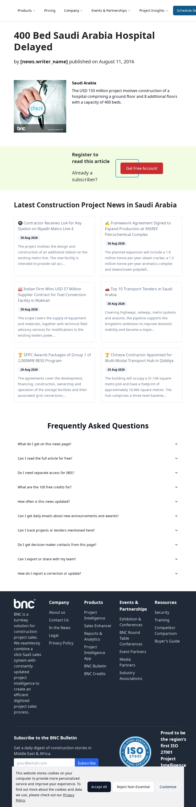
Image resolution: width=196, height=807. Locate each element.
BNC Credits (95, 673)
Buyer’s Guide (167, 641)
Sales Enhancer (98, 625)
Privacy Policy (61, 643)
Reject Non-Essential (133, 786)
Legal (54, 635)
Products (25, 10)
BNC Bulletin (95, 666)
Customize (168, 786)
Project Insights (151, 10)
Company (71, 10)
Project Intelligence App (94, 652)
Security (162, 612)
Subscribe (87, 763)
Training (162, 620)
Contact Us (59, 620)
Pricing (49, 10)
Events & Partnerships (109, 10)
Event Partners (133, 651)
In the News (60, 627)
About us (57, 612)
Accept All (99, 786)
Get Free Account (141, 168)
